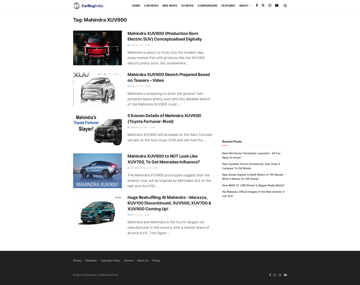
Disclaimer (91, 260)
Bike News (170, 5)
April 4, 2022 (136, 86)
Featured (228, 5)
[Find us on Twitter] (263, 5)
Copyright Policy (110, 260)
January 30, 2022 (139, 127)
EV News (187, 5)
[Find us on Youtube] (276, 5)
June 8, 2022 (136, 45)
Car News (151, 5)
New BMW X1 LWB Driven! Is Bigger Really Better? (253, 185)
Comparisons (207, 5)
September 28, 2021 (140, 168)
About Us (142, 260)
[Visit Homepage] (88, 5)
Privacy (77, 260)
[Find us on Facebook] (257, 5)
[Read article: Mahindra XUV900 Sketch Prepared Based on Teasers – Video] (97, 89)
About (243, 5)
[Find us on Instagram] (269, 5)
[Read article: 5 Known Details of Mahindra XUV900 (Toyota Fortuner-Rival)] (97, 130)
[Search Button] (285, 5)
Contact (128, 260)
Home (136, 5)
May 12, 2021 (136, 215)
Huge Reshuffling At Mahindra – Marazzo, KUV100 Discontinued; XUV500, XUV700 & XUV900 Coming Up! (169, 203)
